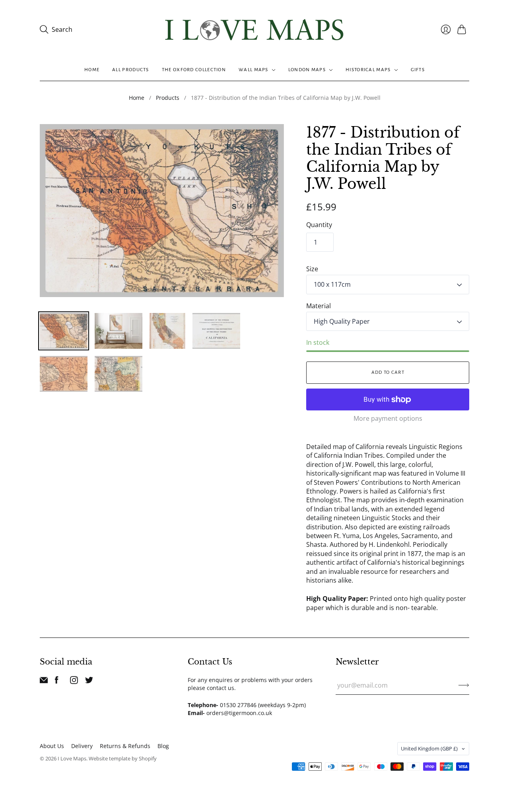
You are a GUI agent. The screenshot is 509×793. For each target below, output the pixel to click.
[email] (44, 681)
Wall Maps (253, 69)
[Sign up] (463, 685)
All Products (130, 69)
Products (167, 97)
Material (318, 305)
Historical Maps (368, 69)
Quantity (319, 224)
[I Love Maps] (254, 29)
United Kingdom (429, 748)
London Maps (307, 69)
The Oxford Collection (194, 69)
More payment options (388, 418)
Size (312, 268)
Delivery (82, 746)
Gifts (418, 69)
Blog (163, 746)
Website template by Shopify (123, 758)
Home (91, 69)
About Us (52, 746)
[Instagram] (74, 681)
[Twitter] (89, 681)
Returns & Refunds (125, 746)
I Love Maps (72, 758)
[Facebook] (56, 681)
